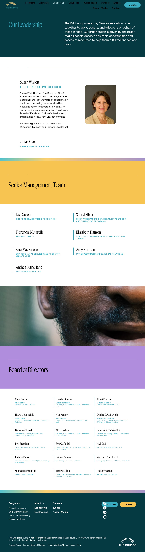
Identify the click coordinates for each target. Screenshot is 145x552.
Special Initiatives (16, 519)
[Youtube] (104, 517)
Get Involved (41, 512)
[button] (30, 2)
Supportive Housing (17, 508)
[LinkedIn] (104, 512)
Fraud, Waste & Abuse (58, 545)
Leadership (40, 507)
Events (56, 507)
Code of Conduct (38, 545)
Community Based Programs (20, 515)
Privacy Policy (15, 545)
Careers (57, 503)
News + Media (60, 512)
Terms (26, 545)
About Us (39, 503)
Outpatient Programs (18, 512)
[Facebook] (104, 508)
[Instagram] (104, 503)
